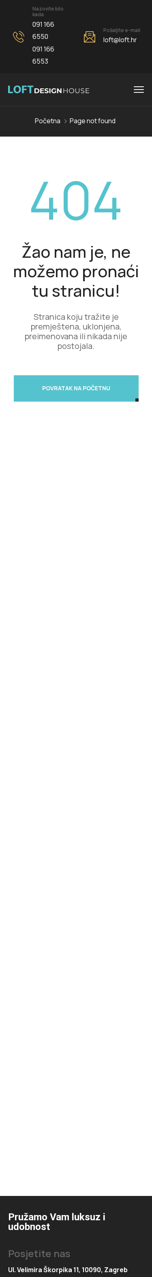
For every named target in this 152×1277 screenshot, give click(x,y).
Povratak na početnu (76, 388)
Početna (47, 120)
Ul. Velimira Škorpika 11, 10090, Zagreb (68, 1269)
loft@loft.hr (120, 39)
